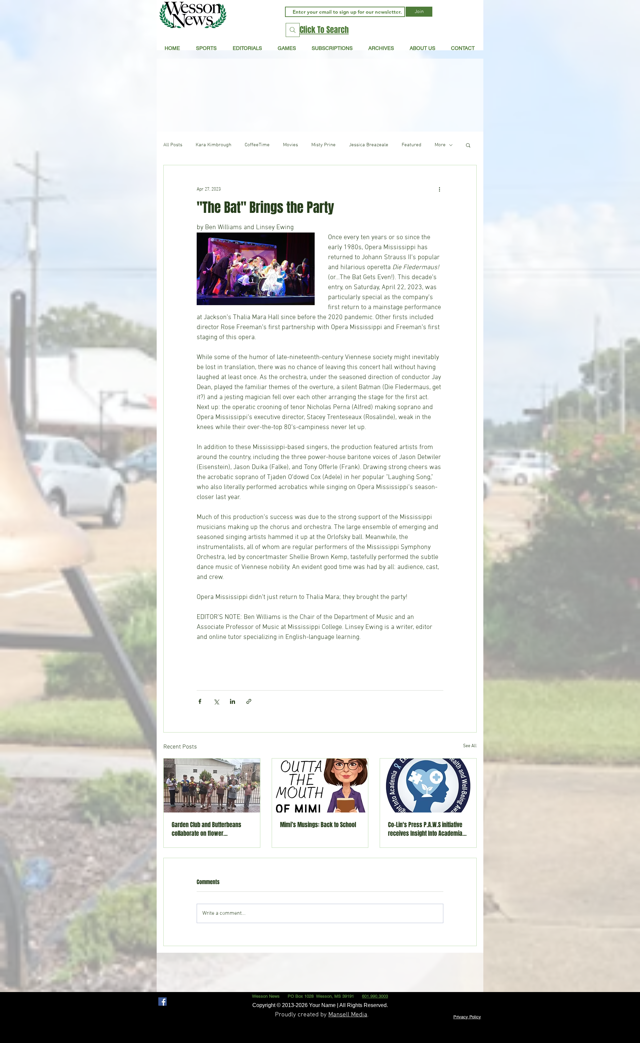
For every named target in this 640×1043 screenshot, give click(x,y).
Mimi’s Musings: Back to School (318, 824)
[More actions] (439, 189)
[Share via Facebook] (200, 701)
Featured (411, 145)
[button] (247, 48)
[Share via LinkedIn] (232, 701)
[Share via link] (249, 701)
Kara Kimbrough (213, 145)
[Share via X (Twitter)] (216, 701)
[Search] (293, 30)
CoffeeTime (257, 145)
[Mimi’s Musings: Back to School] (320, 785)
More (440, 145)
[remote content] (320, 658)
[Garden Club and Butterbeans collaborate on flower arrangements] (212, 785)
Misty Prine (323, 145)
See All (470, 746)
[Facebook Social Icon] (162, 1001)
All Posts (172, 145)
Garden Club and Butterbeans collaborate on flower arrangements (206, 829)
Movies (290, 145)
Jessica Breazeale (368, 145)
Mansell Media (347, 1015)
